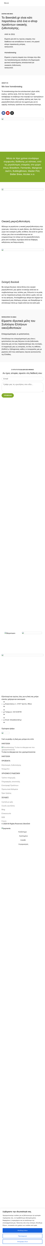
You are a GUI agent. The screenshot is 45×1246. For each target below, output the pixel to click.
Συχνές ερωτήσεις (8, 806)
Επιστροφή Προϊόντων (10, 785)
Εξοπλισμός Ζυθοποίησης (11, 765)
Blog (3, 809)
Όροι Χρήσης (6, 793)
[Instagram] (12, 113)
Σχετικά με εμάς (7, 802)
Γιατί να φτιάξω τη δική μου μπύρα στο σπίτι (18, 739)
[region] (22, 1227)
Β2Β (3, 817)
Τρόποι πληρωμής (8, 778)
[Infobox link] (22, 344)
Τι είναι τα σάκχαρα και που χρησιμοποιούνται (18, 752)
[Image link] (22, 674)
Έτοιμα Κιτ (5, 769)
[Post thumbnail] (5, 735)
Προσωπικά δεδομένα (10, 789)
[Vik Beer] (32, 636)
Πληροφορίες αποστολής (11, 782)
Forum (4, 821)
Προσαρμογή (22, 1236)
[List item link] (22, 712)
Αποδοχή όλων (23, 1230)
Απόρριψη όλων (22, 1241)
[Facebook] (3, 113)
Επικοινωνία (6, 813)
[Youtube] (8, 113)
